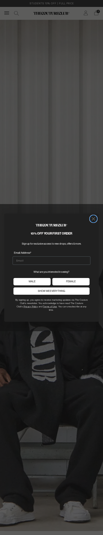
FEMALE (71, 281)
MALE (32, 281)
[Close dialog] (93, 218)
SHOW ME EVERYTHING (51, 290)
